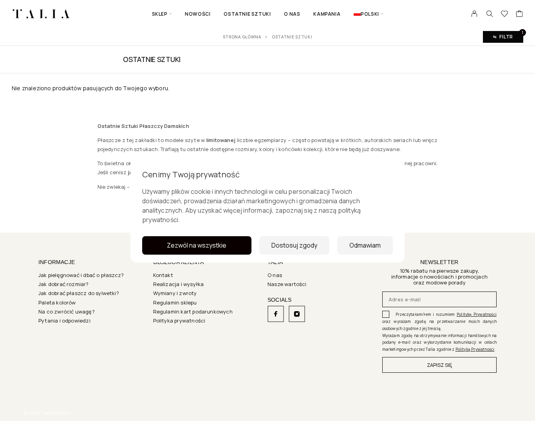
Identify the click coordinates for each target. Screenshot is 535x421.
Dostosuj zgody (294, 245)
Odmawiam (365, 245)
